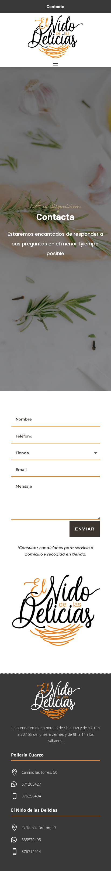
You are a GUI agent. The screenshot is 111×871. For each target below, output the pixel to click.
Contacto (55, 6)
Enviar (85, 529)
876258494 (31, 796)
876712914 (31, 851)
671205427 (31, 784)
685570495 (31, 839)
